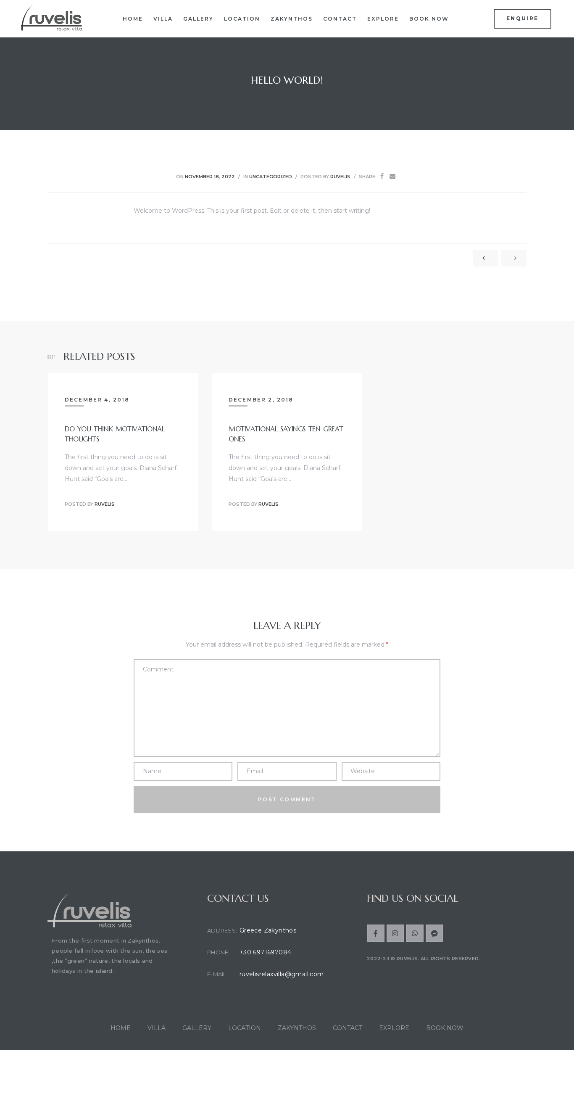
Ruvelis (340, 177)
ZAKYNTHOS (292, 19)
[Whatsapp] (415, 933)
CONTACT (340, 19)
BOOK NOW (429, 19)
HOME (133, 19)
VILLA (163, 19)
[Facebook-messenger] (434, 933)
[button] (522, 19)
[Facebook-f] (375, 933)
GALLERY (198, 19)
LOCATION (242, 19)
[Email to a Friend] (392, 176)
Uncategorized (270, 177)
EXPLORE (383, 19)
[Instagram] (395, 933)
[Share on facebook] (382, 176)
